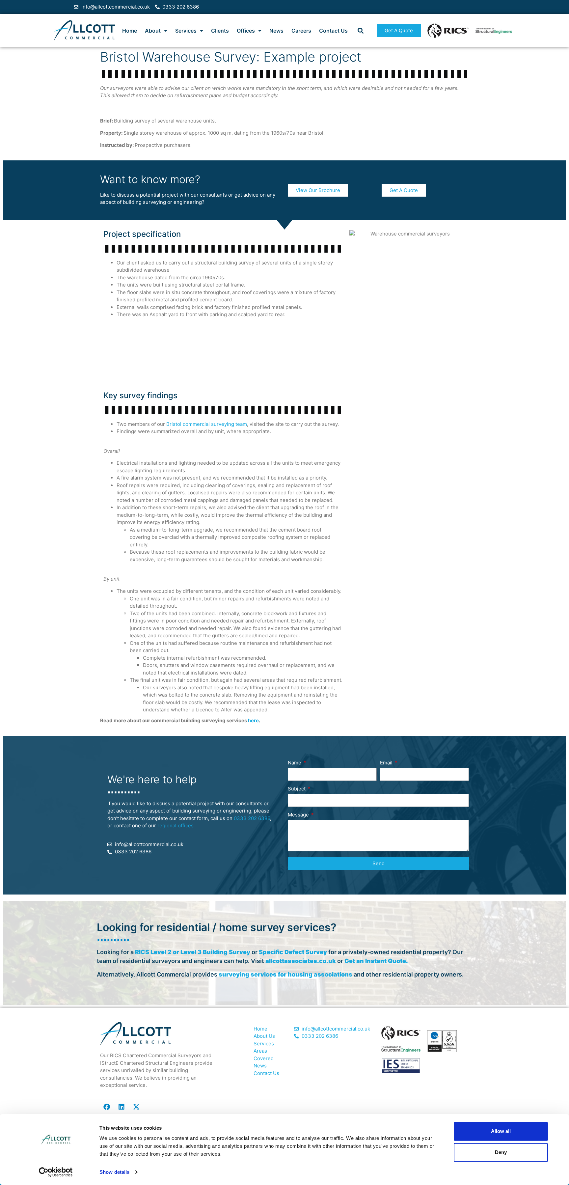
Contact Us (333, 30)
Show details (114, 1172)
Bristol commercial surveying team (206, 424)
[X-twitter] (136, 1107)
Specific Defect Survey (293, 952)
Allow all (501, 1131)
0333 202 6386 (252, 818)
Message (299, 815)
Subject (297, 789)
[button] (360, 30)
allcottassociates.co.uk (300, 960)
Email (387, 763)
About (153, 30)
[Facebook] (106, 1107)
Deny (501, 1152)
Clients (220, 30)
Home (129, 30)
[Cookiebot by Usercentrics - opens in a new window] (56, 1172)
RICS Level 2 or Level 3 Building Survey (192, 952)
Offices (246, 30)
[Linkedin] (121, 1107)
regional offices (175, 825)
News (276, 30)
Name (295, 763)
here (253, 720)
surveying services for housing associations (285, 974)
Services (186, 30)
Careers (301, 30)
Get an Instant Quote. (376, 960)
